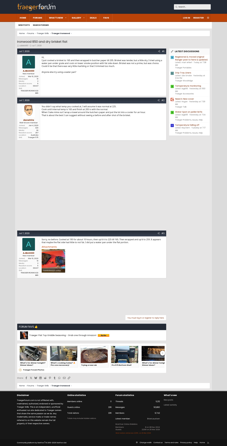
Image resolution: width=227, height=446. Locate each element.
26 (37, 130)
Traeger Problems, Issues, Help (189, 120)
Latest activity (170, 405)
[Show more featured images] (162, 353)
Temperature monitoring (188, 85)
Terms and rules (171, 442)
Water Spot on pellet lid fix (188, 111)
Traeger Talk (181, 107)
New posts (24, 25)
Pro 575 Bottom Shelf (121, 365)
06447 (35, 86)
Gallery (76, 17)
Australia (34, 135)
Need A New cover (184, 98)
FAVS (106, 17)
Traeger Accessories (184, 93)
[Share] (159, 51)
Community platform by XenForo (42, 442)
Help (196, 442)
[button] (65, 18)
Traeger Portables (183, 67)
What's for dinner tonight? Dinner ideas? (32, 364)
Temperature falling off (187, 125)
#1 (163, 51)
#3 (162, 233)
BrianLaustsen (153, 418)
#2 (162, 100)
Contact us (158, 442)
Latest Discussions (187, 51)
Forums (37, 17)
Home (23, 17)
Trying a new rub (89, 365)
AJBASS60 (23, 45)
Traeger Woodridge (184, 80)
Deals (93, 17)
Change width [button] (146, 442)
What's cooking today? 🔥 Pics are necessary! (63, 364)
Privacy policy (186, 442)
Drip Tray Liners (183, 72)
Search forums (41, 25)
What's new (56, 17)
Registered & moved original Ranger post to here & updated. (191, 58)
